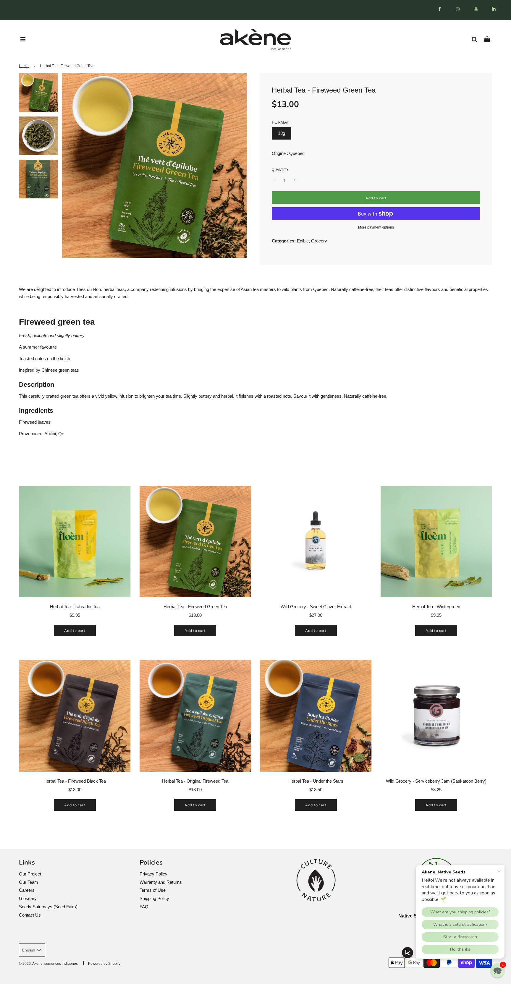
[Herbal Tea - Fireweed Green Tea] (195, 542)
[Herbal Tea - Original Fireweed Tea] (195, 716)
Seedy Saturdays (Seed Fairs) (48, 906)
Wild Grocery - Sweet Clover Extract (316, 606)
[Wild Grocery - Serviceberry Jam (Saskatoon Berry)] (436, 716)
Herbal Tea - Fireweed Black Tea (74, 781)
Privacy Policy (153, 873)
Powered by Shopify (104, 964)
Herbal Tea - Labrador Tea (75, 606)
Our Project (30, 873)
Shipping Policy (154, 898)
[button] (497, 970)
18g (281, 133)
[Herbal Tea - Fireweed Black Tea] (75, 716)
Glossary (28, 898)
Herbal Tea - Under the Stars (315, 781)
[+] (295, 180)
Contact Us (30, 914)
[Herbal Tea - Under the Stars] (316, 716)
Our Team (28, 882)
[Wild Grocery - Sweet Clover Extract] (316, 542)
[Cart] (489, 39)
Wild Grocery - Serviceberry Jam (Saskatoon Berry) (436, 781)
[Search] (476, 39)
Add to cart (74, 630)
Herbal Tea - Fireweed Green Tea (195, 606)
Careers (27, 890)
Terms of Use (153, 890)
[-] (274, 180)
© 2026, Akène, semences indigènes (48, 964)
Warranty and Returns (161, 882)
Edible (303, 240)
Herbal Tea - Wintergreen (436, 606)
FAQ (144, 906)
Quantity (280, 169)
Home (24, 66)
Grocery (319, 240)
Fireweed (37, 321)
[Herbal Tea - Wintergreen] (436, 542)
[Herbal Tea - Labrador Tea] (75, 542)
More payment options (376, 227)
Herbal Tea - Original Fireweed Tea (195, 781)
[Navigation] (23, 39)
